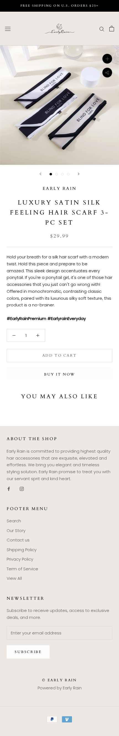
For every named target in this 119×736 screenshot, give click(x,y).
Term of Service (22, 569)
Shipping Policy (22, 550)
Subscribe (28, 651)
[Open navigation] (8, 28)
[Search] (101, 28)
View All (14, 578)
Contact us (18, 540)
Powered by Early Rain (60, 688)
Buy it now (59, 374)
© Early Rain (59, 680)
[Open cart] (111, 28)
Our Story (16, 530)
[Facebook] (9, 488)
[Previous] (40, 174)
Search (14, 521)
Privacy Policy (20, 559)
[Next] (78, 174)
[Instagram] (22, 488)
